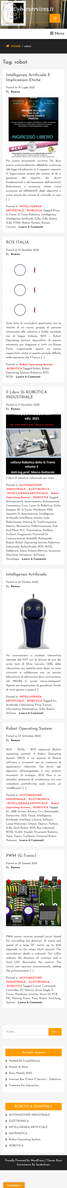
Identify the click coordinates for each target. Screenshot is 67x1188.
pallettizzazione (41, 526)
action (22, 811)
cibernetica (26, 705)
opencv (42, 824)
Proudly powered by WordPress (25, 1160)
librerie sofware (42, 819)
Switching (54, 998)
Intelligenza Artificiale (26, 574)
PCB (54, 994)
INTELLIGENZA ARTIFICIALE (27, 493)
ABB (13, 811)
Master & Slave (18, 1067)
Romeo (15, 92)
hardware (39, 509)
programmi (24, 534)
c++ (40, 811)
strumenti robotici (46, 832)
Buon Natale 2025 (20, 1073)
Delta (57, 505)
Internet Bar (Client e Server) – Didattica (35, 1079)
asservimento (32, 501)
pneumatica (33, 530)
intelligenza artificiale (19, 218)
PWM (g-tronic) (21, 856)
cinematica (13, 505)
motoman (20, 824)
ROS (46, 372)
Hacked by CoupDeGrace (24, 1061)
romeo (35, 223)
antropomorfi (14, 501)
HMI (50, 509)
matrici (10, 526)
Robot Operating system (36, 364)
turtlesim (29, 836)
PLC (22, 530)
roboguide (45, 538)
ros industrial (45, 828)
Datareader (51, 811)
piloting (16, 998)
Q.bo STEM (13, 223)
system (10, 1002)
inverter (33, 994)
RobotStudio (29, 546)
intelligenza (48, 214)
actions (32, 811)
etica (56, 210)
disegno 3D (13, 509)
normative (23, 526)
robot (26, 223)
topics (18, 836)
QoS (16, 828)
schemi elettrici (37, 551)
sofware (11, 713)
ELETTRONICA (39, 489)
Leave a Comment (31, 227)
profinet (11, 534)
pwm (35, 998)
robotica (36, 372)
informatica (13, 709)
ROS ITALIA (17, 242)
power (26, 998)
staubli (28, 832)
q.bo (38, 218)
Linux (9, 824)
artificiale (12, 705)
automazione (51, 501)
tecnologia (12, 559)
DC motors (27, 990)
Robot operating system (31, 542)
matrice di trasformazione (40, 522)
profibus (48, 530)
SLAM (18, 832)
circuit (37, 986)
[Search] (54, 18)
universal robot (46, 836)
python (53, 824)
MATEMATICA (18, 1133)
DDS (24, 815)
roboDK (31, 538)
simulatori (25, 555)
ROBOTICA (34, 210)
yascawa (11, 840)
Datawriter (13, 815)
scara (23, 551)
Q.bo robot (49, 218)
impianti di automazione (22, 514)
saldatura (12, 551)
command (48, 986)
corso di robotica (40, 505)
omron (32, 824)
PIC (8, 998)
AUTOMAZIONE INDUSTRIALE (29, 1115)
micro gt (45, 994)
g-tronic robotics (29, 214)
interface (25, 819)
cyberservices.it (33, 8)
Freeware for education (24, 1085)
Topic (9, 836)
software (39, 555)
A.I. (55, 701)
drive (38, 990)
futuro (47, 705)
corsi (24, 505)
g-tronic (11, 214)
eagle (46, 990)
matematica (29, 709)
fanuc (31, 815)
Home (15, 46)
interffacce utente (30, 518)
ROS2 (9, 377)
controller (12, 990)
